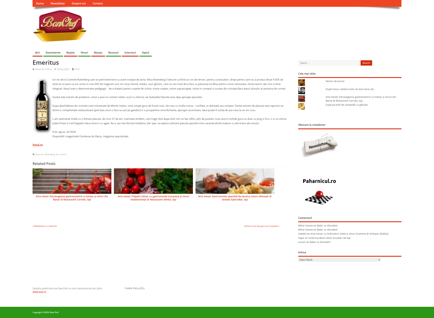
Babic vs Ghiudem (327, 225)
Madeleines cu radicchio (45, 226)
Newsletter (58, 3)
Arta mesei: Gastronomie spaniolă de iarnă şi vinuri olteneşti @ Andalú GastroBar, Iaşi (235, 198)
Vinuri (84, 52)
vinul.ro (63, 154)
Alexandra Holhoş (43, 69)
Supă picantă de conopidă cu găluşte (347, 104)
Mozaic (98, 52)
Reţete (70, 52)
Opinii (145, 52)
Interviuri (130, 52)
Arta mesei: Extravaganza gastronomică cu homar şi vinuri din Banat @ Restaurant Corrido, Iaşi (72, 198)
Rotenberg (50, 154)
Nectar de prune (335, 81)
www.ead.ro (39, 291)
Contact (98, 3)
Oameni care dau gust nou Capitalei (261, 226)
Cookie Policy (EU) (134, 288)
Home (40, 3)
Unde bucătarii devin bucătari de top (330, 238)
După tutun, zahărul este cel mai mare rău (350, 89)
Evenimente (53, 52)
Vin (57, 154)
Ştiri (37, 52)
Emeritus (40, 154)
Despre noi (79, 3)
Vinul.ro (38, 144)
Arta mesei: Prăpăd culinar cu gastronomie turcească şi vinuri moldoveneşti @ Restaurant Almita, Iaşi (153, 198)
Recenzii (113, 52)
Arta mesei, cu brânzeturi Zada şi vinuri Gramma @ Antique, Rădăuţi (350, 233)
